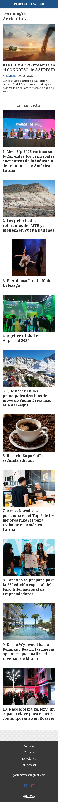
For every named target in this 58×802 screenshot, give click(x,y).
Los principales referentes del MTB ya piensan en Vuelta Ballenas (28, 225)
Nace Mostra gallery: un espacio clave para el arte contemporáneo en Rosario (29, 713)
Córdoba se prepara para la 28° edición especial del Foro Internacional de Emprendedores (29, 586)
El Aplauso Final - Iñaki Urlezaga (27, 283)
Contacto (29, 746)
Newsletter (29, 758)
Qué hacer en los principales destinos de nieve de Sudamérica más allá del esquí (27, 397)
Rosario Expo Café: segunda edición (23, 458)
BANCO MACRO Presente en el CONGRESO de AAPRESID (29, 67)
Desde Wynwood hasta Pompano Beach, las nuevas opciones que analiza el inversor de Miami (29, 651)
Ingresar (30, 765)
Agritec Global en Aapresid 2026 (22, 338)
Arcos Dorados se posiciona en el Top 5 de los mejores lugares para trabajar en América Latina (28, 520)
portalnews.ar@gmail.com (29, 775)
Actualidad (9, 75)
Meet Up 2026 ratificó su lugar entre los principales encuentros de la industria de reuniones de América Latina (28, 161)
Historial (29, 752)
